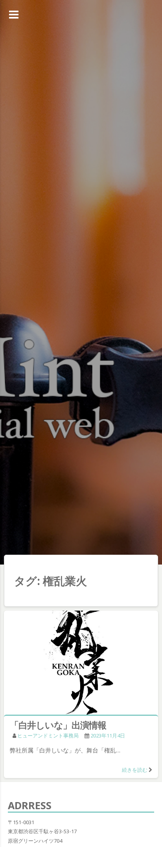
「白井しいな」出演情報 (58, 725)
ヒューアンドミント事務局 (48, 735)
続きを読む (134, 769)
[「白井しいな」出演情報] (81, 664)
